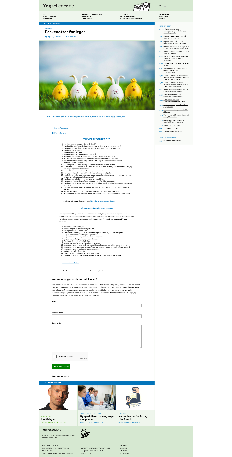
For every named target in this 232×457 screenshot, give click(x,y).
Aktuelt (124, 14)
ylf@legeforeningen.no (92, 450)
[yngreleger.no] (84, 5)
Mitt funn (163, 16)
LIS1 (44, 14)
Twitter (123, 450)
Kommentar (57, 323)
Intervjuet (164, 14)
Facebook (124, 448)
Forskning (47, 18)
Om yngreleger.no (50, 445)
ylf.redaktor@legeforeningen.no (57, 453)
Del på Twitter (60, 133)
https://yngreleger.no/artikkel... (102, 201)
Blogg (162, 18)
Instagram (125, 453)
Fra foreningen (127, 16)
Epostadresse (57, 312)
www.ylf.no (86, 453)
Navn (54, 301)
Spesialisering (49, 16)
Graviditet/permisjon (92, 14)
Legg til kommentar (61, 366)
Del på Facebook (61, 128)
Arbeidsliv (86, 16)
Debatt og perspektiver (131, 18)
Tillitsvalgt (87, 18)
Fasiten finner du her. (70, 263)
